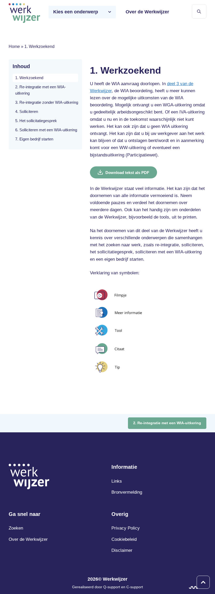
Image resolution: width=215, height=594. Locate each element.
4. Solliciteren (26, 111)
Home (14, 46)
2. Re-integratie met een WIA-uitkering (40, 90)
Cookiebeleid (124, 539)
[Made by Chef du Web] (193, 587)
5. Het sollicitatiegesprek (36, 120)
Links (116, 481)
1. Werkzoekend (29, 77)
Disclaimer (121, 550)
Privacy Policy (125, 528)
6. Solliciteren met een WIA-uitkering (46, 130)
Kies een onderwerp (75, 11)
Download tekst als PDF (127, 172)
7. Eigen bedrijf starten (34, 139)
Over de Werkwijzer (147, 11)
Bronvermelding (126, 492)
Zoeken (16, 528)
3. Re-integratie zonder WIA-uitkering (46, 102)
